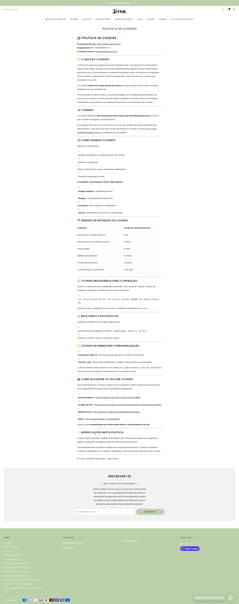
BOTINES (74, 19)
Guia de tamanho (12, 547)
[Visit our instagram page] (186, 543)
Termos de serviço (12, 559)
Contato (7, 543)
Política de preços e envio (15, 575)
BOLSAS (151, 19)
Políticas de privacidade (15, 563)
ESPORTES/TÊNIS (103, 19)
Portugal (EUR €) (11, 9)
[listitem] (119, 3)
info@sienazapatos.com (74, 543)
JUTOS (140, 19)
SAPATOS (87, 19)
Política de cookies (12, 555)
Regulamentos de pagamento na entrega (23, 580)
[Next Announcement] (162, 3)
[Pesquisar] (223, 9)
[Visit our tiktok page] (192, 543)
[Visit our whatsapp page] (197, 543)
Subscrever (150, 512)
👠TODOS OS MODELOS (56, 19)
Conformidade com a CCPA (16, 571)
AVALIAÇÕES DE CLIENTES (182, 19)
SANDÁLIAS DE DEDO (124, 19)
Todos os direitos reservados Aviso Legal (22, 588)
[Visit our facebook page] (181, 543)
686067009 (68, 548)
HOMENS (162, 19)
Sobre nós (8, 551)
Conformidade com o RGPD (16, 567)
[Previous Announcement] (76, 3)
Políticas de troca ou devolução (18, 584)
